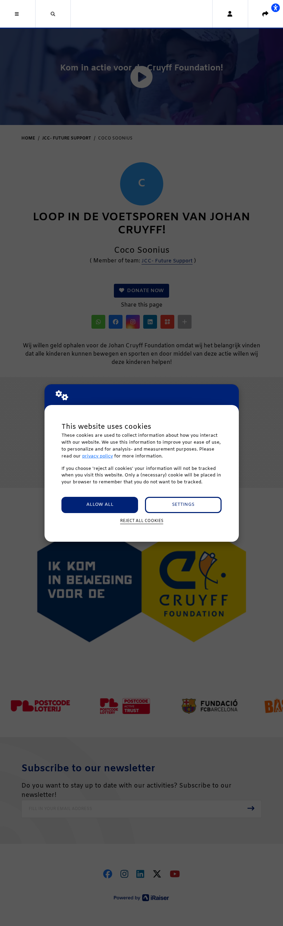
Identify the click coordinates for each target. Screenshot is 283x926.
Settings (183, 505)
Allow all (100, 505)
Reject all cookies (141, 521)
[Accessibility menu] (275, 7)
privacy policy (97, 456)
